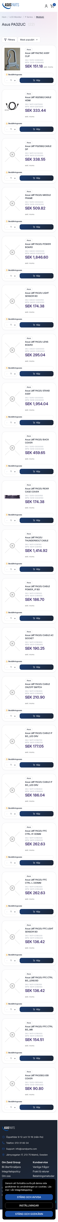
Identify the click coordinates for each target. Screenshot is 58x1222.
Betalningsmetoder (43, 1175)
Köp (38, 80)
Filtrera (11, 39)
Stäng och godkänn (29, 1213)
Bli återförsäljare (11, 1166)
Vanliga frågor (41, 1166)
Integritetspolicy (11, 1171)
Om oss (6, 1175)
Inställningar (29, 1205)
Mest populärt (27, 39)
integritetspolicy (23, 1190)
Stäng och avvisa (29, 1197)
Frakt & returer (41, 1171)
